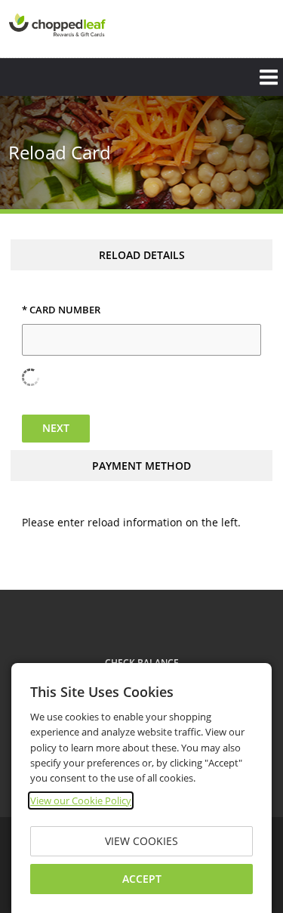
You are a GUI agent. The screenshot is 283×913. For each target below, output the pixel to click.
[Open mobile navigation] (141, 77)
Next (55, 428)
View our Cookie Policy (80, 800)
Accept (141, 878)
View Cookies (141, 841)
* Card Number (61, 310)
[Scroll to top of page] (254, 550)
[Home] (57, 27)
